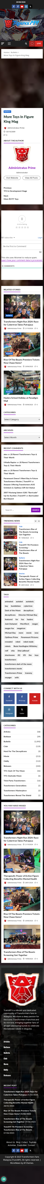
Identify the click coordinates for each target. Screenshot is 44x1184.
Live (39, 43)
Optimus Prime (11, 637)
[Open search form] (26, 43)
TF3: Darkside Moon (13, 776)
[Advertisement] (22, 82)
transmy (28, 673)
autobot (19, 602)
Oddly (6, 761)
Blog (18, 1142)
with (17, 678)
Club (20, 526)
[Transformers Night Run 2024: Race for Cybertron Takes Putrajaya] (22, 306)
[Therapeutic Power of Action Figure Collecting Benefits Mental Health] (22, 861)
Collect (25, 1142)
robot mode (28, 642)
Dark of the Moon (13, 611)
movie (29, 633)
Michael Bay (10, 633)
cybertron (28, 606)
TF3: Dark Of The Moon (14, 771)
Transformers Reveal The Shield (17, 795)
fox (22, 619)
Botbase (7, 737)
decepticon (28, 611)
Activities (12, 1145)
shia (13, 651)
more (21, 633)
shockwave (10, 655)
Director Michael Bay (28, 615)
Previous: (15, 189)
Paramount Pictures (29, 637)
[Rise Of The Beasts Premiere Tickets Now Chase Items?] (22, 344)
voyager (8, 678)
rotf (6, 651)
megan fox (9, 628)
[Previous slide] (35, 521)
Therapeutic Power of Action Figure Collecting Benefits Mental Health (10, 579)
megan (35, 624)
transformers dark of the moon (18, 664)
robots (8, 646)
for (17, 619)
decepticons (10, 615)
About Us (10, 1142)
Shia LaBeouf (23, 651)
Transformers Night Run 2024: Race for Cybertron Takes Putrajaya (10, 563)
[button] (2, 44)
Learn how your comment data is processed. (22, 260)
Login (39, 237)
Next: (11, 197)
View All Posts (31, 177)
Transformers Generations (15, 786)
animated (9, 602)
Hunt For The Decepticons (15, 751)
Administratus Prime (15, 128)
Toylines (32, 1142)
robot (18, 642)
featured (8, 619)
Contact (31, 1145)
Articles (22, 573)
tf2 (19, 655)
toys (36, 655)
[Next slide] (38, 521)
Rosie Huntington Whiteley (25, 646)
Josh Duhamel (11, 624)
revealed (8, 642)
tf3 (24, 655)
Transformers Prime (13, 673)
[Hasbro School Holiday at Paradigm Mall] (22, 383)
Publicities (22, 1145)
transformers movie (13, 669)
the (30, 655)
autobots (30, 602)
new (36, 633)
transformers (10, 660)
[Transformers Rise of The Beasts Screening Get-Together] (22, 937)
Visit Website (12, 177)
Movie (6, 756)
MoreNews (15, 1163)
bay (6, 606)
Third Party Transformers (14, 781)
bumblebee (16, 606)
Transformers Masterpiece (15, 791)
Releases (7, 766)
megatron (21, 628)
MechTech (24, 624)
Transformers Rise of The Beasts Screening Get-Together (10, 532)
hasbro (30, 619)
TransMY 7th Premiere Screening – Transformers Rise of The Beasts (10, 548)
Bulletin (7, 112)
